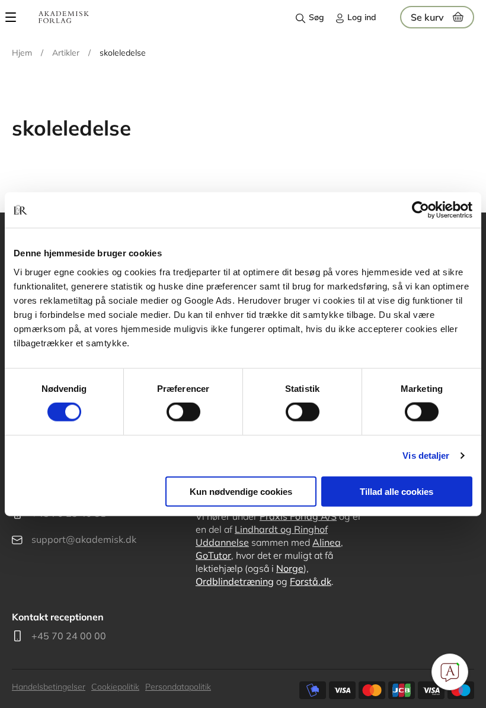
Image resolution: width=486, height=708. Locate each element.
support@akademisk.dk (83, 539)
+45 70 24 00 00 (68, 636)
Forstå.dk (310, 581)
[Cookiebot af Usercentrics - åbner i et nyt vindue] (420, 210)
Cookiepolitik (115, 686)
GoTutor (213, 555)
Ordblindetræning (235, 581)
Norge (289, 568)
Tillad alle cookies (396, 491)
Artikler (65, 52)
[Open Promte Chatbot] (449, 672)
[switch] (183, 412)
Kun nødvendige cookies (241, 491)
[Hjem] (64, 17)
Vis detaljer (425, 455)
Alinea (326, 542)
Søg (316, 17)
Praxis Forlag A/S (298, 516)
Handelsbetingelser (48, 686)
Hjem (22, 52)
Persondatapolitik (178, 686)
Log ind (361, 17)
